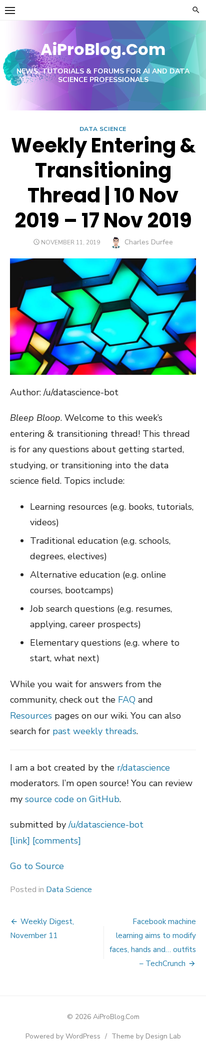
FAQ (127, 700)
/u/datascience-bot (106, 825)
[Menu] (10, 10)
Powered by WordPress (63, 1036)
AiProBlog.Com (103, 49)
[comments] (56, 841)
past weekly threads (94, 731)
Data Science (103, 129)
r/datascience (143, 768)
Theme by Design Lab (146, 1036)
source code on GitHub (72, 799)
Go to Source (37, 866)
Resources (31, 716)
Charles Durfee (148, 242)
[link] (20, 841)
